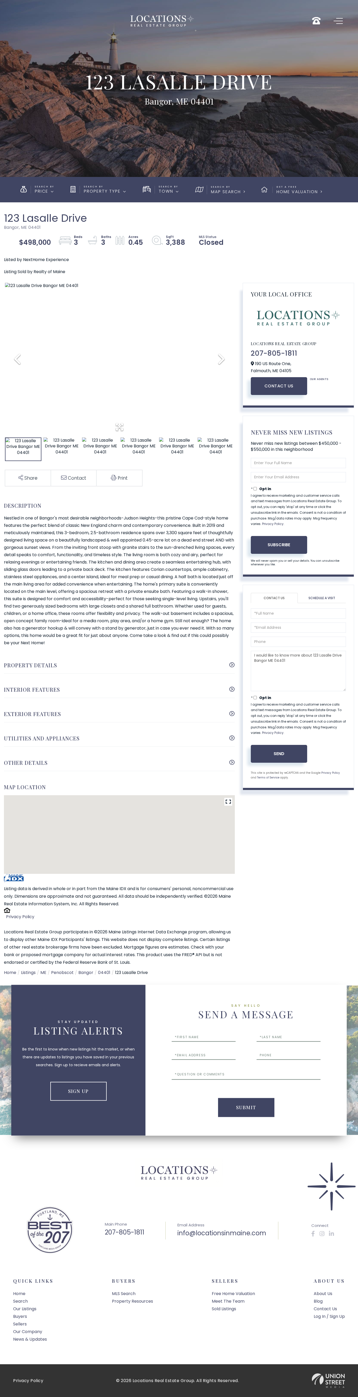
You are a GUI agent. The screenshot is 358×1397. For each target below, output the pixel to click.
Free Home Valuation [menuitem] (233, 1294)
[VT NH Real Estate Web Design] (328, 1380)
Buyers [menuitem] (20, 1316)
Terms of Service (268, 777)
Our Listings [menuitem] (24, 1309)
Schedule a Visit (321, 598)
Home (10, 973)
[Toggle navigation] (338, 21)
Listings (28, 973)
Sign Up (78, 1091)
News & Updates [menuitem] (30, 1339)
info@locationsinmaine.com (221, 1233)
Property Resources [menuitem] (132, 1301)
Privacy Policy (20, 917)
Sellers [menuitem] (20, 1324)
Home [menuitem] (19, 1294)
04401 (104, 973)
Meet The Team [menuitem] (228, 1301)
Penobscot (62, 973)
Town (166, 191)
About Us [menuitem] (323, 1294)
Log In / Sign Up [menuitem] (329, 1316)
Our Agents (319, 379)
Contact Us (279, 386)
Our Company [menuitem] (27, 1332)
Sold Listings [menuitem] (224, 1309)
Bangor (85, 973)
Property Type (102, 191)
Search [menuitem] (20, 1301)
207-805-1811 (274, 353)
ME (43, 973)
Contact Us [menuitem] (325, 1309)
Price (41, 191)
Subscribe (279, 545)
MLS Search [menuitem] (123, 1294)
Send (279, 754)
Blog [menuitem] (318, 1301)
